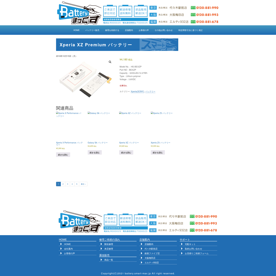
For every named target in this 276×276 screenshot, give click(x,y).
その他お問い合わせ (164, 30)
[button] (110, 62)
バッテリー (150, 91)
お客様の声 (144, 30)
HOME (76, 30)
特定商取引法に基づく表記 (190, 30)
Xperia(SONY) (137, 91)
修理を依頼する (112, 30)
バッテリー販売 (92, 30)
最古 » (83, 184)
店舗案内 (129, 30)
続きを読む (63, 154)
